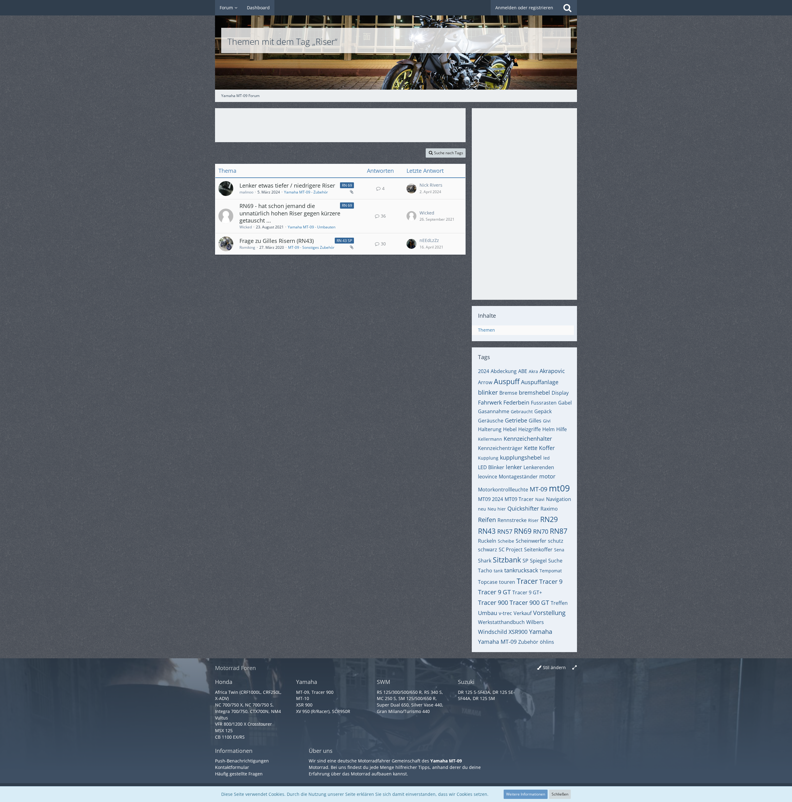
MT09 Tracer (519, 499)
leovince (487, 476)
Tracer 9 (550, 581)
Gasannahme (493, 411)
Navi (539, 499)
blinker (488, 392)
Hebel (510, 429)
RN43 (487, 531)
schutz (555, 540)
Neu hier (497, 509)
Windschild (492, 631)
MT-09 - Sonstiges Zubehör (311, 247)
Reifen (487, 520)
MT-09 (538, 489)
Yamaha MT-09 (497, 641)
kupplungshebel (521, 457)
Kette (530, 448)
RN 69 (347, 185)
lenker (514, 467)
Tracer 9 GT (494, 592)
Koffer (547, 448)
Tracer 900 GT (529, 602)
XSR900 (518, 631)
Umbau (487, 613)
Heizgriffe (529, 429)
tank (498, 571)
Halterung (489, 429)
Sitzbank (507, 560)
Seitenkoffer (538, 549)
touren (507, 582)
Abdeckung (504, 371)
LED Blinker (491, 467)
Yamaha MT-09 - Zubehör (306, 192)
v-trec (505, 613)
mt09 (559, 488)
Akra (533, 371)
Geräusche (490, 420)
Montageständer (518, 476)
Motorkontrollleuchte (503, 489)
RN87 (558, 531)
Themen (486, 330)
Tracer (527, 581)
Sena (559, 550)
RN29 (549, 519)
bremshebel (534, 392)
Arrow (485, 382)
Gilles (535, 420)
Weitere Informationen (525, 794)
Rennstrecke (512, 520)
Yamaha (540, 631)
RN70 (540, 531)
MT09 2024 (490, 499)
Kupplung (488, 458)
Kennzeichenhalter (528, 438)
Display (560, 392)
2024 (483, 371)
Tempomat (551, 571)
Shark (484, 560)
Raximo (549, 508)
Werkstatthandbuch (501, 622)
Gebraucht (522, 411)
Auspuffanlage (539, 382)
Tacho (485, 570)
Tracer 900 (493, 602)
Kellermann (490, 439)
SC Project (511, 549)
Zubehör (528, 642)
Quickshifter (523, 508)
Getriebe (516, 420)
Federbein (516, 402)
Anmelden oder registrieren (524, 8)
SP (525, 560)
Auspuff (506, 381)
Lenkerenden (538, 467)
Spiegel (538, 560)
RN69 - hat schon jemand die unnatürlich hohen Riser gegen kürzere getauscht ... (289, 213)
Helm (548, 429)
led (546, 458)
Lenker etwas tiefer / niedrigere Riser (287, 185)
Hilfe (561, 429)
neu (482, 509)
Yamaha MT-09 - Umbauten (311, 227)
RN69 (523, 531)
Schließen (560, 794)
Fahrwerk (490, 402)
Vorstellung (549, 613)
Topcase (487, 582)
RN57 (504, 531)
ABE (522, 371)
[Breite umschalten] (574, 667)
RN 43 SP (344, 240)
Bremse (508, 392)
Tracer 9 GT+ (527, 592)
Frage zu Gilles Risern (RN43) (276, 240)
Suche (555, 560)
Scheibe (506, 541)
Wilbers (535, 622)
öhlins (547, 642)
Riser (533, 520)
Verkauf (523, 613)
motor (547, 476)
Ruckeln (487, 540)
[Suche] (567, 7)
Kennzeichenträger (500, 448)
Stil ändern (554, 667)
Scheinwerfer (531, 540)
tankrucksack (521, 570)
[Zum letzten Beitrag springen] (411, 188)
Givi (547, 421)
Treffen (559, 603)
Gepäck (543, 411)
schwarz (487, 549)
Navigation (558, 499)
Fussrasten (544, 402)
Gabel (565, 402)
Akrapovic (552, 371)
